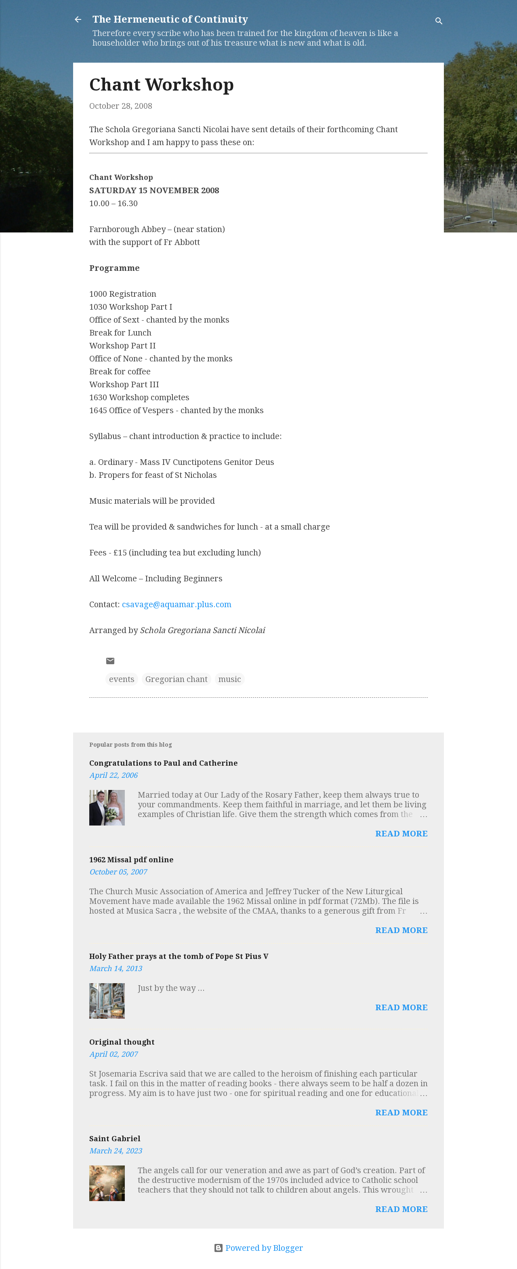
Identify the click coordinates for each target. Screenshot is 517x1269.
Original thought (122, 1042)
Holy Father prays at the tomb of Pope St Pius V (179, 956)
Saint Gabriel (115, 1138)
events (122, 679)
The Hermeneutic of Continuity (170, 19)
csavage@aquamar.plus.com (176, 604)
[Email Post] (110, 663)
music (230, 679)
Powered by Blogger (263, 1248)
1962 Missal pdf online (131, 859)
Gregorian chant (176, 679)
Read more (401, 833)
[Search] (439, 22)
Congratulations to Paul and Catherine (163, 763)
